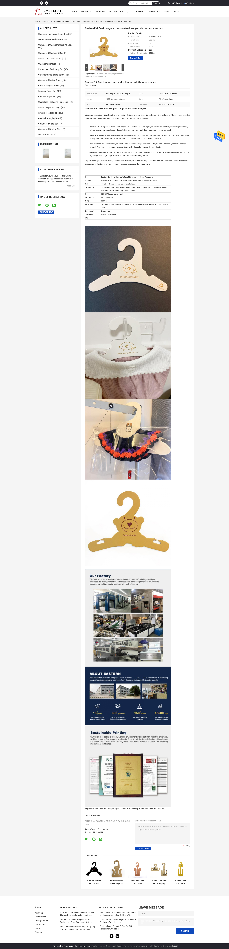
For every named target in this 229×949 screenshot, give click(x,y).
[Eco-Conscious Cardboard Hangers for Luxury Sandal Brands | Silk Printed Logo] (137, 869)
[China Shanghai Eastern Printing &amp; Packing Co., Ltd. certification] (46, 153)
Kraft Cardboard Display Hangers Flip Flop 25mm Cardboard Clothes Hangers (77, 928)
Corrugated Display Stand (50, 129)
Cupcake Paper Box (47, 96)
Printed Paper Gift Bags (49, 107)
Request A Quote (174, 3)
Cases (176, 12)
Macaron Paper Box (47, 91)
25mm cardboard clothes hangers (101, 809)
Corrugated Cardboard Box (50, 53)
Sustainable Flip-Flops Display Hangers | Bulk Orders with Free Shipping (159, 882)
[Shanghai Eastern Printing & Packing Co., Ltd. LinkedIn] (46, 3)
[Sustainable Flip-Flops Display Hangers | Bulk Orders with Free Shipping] (159, 869)
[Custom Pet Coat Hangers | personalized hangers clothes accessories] (103, 48)
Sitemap (38, 932)
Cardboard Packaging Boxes (51, 75)
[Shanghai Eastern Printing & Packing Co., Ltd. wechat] (55, 205)
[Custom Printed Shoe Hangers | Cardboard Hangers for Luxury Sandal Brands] (116, 869)
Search (155, 3)
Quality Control (135, 12)
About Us (100, 12)
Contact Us (154, 12)
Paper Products (45, 134)
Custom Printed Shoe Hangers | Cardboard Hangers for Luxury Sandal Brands (116, 882)
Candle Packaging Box (48, 118)
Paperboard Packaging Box (50, 69)
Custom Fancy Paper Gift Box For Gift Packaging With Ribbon (116, 927)
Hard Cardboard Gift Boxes (50, 39)
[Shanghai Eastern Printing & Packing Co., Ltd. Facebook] (41, 3)
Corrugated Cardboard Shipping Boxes (56, 45)
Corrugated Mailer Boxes (49, 80)
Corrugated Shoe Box (48, 124)
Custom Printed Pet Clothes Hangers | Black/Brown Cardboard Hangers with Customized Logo (94, 882)
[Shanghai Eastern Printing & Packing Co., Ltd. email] (41, 205)
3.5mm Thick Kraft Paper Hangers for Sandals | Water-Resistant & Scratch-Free (180, 882)
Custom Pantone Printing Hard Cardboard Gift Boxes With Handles (118, 920)
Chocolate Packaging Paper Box (53, 102)
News (166, 12)
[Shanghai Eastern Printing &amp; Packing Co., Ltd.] (49, 12)
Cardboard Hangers (61, 21)
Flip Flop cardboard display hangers (127, 809)
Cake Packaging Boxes (49, 85)
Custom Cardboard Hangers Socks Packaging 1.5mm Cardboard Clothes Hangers (76, 921)
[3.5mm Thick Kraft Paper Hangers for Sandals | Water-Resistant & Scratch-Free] (180, 869)
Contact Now (135, 58)
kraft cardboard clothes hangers (152, 809)
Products (86, 12)
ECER (176, 946)
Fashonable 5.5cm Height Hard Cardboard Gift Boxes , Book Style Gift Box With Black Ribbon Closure (118, 914)
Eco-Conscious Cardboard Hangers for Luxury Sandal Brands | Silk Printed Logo (137, 882)
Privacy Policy (58, 946)
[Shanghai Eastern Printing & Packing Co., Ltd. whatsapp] (48, 205)
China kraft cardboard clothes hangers (78, 946)
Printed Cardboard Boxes (50, 58)
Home (74, 12)
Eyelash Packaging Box (49, 113)
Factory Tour (116, 12)
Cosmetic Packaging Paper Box (53, 34)
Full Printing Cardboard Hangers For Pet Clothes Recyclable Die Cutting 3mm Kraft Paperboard (77, 914)
